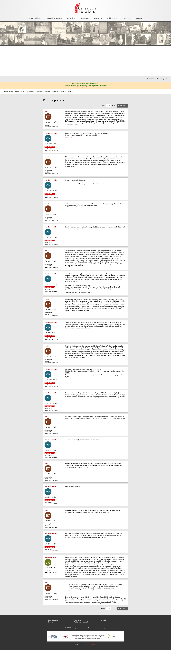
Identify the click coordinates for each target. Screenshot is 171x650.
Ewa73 (47, 111)
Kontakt (139, 18)
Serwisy (51, 622)
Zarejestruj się (151, 79)
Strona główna (8, 91)
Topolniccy (69, 91)
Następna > (122, 106)
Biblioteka (127, 18)
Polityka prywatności (81, 622)
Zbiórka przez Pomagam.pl (85, 87)
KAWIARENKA (29, 91)
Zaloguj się (164, 79)
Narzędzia (71, 18)
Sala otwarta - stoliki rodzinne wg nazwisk (50, 91)
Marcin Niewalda (51, 133)
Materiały (98, 18)
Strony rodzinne (34, 18)
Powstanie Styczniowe (54, 18)
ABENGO (92, 645)
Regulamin (77, 620)
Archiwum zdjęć (113, 18)
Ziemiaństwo (85, 18)
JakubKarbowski (50, 557)
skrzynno (68, 137)
